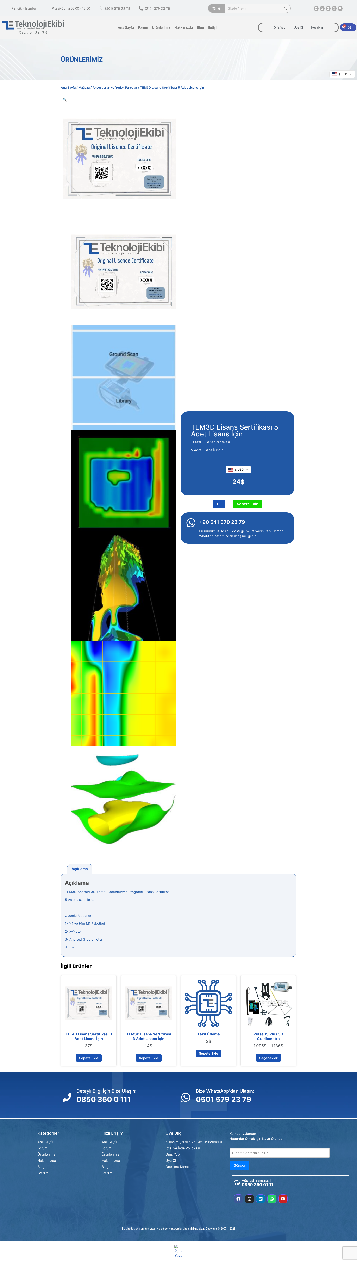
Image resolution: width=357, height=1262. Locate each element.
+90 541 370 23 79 (222, 522)
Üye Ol (298, 27)
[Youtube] (340, 8)
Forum (143, 27)
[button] (65, 100)
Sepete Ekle (247, 504)
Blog (200, 27)
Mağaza (84, 88)
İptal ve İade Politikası (182, 1148)
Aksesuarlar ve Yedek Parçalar (115, 88)
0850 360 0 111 (103, 1099)
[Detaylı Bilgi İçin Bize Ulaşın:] (67, 1097)
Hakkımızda (183, 27)
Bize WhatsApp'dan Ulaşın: (225, 1091)
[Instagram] (322, 8)
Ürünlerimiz (161, 27)
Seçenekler (268, 1058)
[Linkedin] (328, 8)
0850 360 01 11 (257, 1184)
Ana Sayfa (126, 27)
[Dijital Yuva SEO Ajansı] (178, 1251)
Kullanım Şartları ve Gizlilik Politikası (193, 1142)
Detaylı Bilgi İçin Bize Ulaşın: (106, 1091)
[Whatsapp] (334, 8)
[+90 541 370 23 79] (191, 523)
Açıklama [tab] (79, 869)
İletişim (213, 27)
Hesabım (317, 27)
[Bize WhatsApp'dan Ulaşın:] (186, 1097)
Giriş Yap (280, 27)
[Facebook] (316, 8)
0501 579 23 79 (223, 1099)
